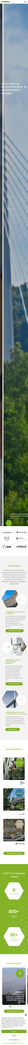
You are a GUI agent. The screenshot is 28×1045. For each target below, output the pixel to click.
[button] (26, 1015)
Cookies (4, 1043)
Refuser (14, 1035)
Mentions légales (21, 1043)
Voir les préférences (14, 1039)
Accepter (14, 1031)
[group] (14, 985)
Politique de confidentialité (12, 1043)
